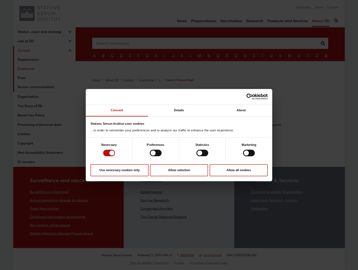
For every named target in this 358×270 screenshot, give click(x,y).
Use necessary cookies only (119, 170)
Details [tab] (179, 110)
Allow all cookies (238, 170)
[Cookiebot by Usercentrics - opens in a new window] (249, 96)
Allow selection (179, 170)
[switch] (156, 153)
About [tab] (241, 110)
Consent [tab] (117, 110)
